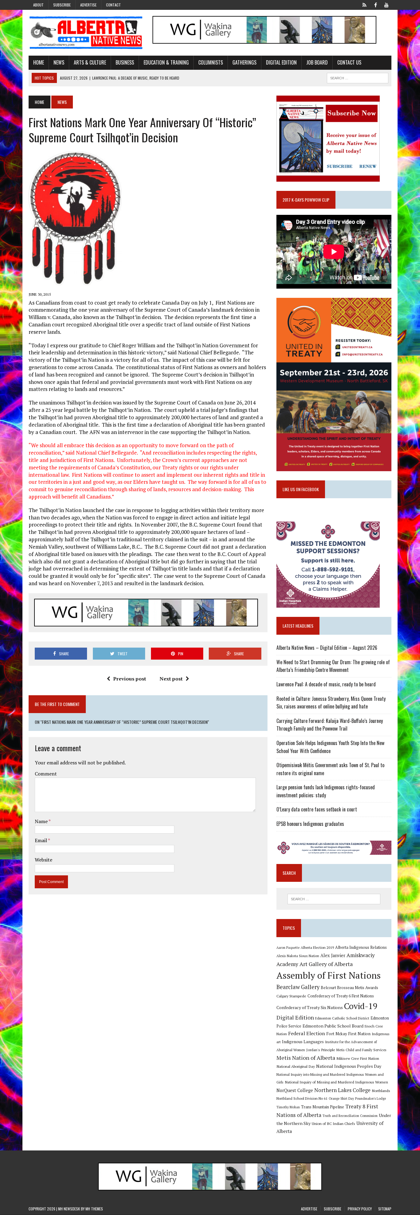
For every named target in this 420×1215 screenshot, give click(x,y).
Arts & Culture (90, 62)
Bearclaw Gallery (297, 987)
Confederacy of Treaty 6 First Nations (340, 996)
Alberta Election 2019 (317, 947)
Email (41, 840)
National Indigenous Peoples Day (348, 1066)
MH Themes (94, 1208)
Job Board (317, 62)
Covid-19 (361, 1006)
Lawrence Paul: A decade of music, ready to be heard (326, 684)
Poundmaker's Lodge (370, 1098)
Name (42, 821)
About (38, 4)
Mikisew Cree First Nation (357, 1058)
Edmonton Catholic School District (342, 1018)
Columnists (210, 62)
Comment (46, 773)
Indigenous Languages (303, 1041)
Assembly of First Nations (328, 975)
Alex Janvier (332, 955)
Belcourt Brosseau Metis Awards (349, 987)
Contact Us (349, 62)
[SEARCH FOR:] (357, 77)
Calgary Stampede (291, 995)
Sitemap (384, 1208)
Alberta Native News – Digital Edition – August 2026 (326, 647)
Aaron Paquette (287, 947)
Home (38, 62)
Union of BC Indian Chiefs (333, 1123)
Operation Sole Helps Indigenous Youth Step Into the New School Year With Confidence (330, 747)
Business (125, 62)
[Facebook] (375, 4)
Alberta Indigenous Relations (361, 947)
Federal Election (306, 1033)
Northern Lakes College (342, 1090)
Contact (113, 4)
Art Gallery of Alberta (326, 964)
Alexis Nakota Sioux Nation (297, 955)
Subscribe (62, 4)
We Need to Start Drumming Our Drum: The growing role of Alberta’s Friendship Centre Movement (333, 666)
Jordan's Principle (320, 1049)
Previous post (129, 678)
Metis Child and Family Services (361, 1049)
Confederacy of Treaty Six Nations (309, 1007)
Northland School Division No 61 (301, 1098)
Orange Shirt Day (341, 1098)
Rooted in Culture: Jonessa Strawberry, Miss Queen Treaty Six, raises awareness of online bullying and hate (331, 702)
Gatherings (244, 62)
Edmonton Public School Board (333, 1026)
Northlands (381, 1090)
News (58, 62)
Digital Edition (281, 62)
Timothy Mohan (288, 1107)
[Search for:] (334, 899)
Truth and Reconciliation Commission (350, 1116)
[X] (364, 4)
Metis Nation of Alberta (305, 1057)
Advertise (88, 4)
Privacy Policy (360, 1208)
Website (43, 859)
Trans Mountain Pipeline (322, 1107)
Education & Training (166, 62)
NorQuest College (294, 1090)
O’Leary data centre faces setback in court (316, 809)
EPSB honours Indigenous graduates (310, 823)
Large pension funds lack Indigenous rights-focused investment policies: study (325, 791)
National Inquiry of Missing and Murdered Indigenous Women (336, 1081)
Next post (171, 678)
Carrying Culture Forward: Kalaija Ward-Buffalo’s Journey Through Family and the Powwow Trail (329, 724)
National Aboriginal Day (295, 1066)
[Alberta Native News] (86, 32)
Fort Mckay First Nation (348, 1033)
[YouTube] (386, 4)
